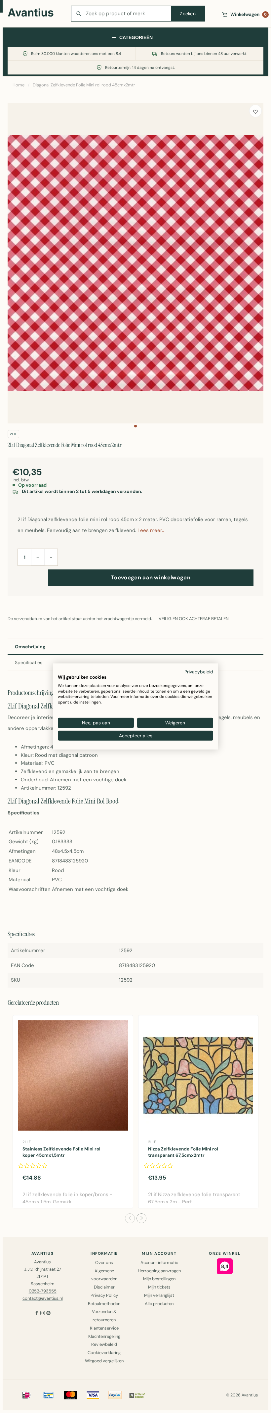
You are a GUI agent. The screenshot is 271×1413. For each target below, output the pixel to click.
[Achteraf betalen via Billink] (137, 1395)
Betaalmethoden (104, 1303)
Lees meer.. (150, 530)
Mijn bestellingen (159, 1279)
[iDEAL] (26, 1395)
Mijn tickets (159, 1287)
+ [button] (37, 556)
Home (18, 85)
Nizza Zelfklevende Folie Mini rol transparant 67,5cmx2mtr (183, 1152)
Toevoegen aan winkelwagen (150, 577)
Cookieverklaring (104, 1352)
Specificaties (28, 662)
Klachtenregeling (104, 1336)
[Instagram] (43, 1314)
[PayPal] (115, 1395)
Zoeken (188, 14)
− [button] (51, 557)
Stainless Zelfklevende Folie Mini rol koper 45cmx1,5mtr (61, 1152)
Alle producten (159, 1303)
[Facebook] (37, 1314)
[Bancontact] (48, 1395)
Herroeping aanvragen (159, 1271)
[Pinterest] (49, 1314)
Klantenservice (104, 1328)
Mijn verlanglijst (159, 1295)
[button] (135, 426)
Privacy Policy (104, 1295)
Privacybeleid (198, 672)
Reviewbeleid (104, 1344)
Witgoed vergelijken (104, 1361)
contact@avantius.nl (42, 1298)
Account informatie (159, 1262)
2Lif (13, 434)
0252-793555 (43, 1291)
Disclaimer (104, 1287)
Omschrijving (30, 647)
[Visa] (93, 1395)
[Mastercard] (70, 1395)
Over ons (104, 1262)
